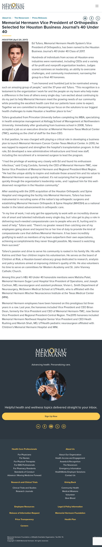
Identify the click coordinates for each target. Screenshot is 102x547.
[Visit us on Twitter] (57, 426)
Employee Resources (24, 506)
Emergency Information (70, 468)
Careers (24, 525)
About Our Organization (70, 454)
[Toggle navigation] (97, 6)
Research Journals (24, 491)
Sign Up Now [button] (51, 416)
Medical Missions (70, 491)
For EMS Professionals (24, 465)
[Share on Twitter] (98, 18)
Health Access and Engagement (70, 458)
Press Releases (39, 18)
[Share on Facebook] (91, 18)
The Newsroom (21, 18)
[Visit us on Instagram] (64, 426)
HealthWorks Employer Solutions (70, 472)
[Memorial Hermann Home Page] (13, 6)
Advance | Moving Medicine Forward (24, 475)
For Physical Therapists (24, 461)
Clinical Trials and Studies (24, 488)
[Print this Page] (85, 18)
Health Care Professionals (24, 449)
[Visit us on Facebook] (44, 426)
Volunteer (70, 495)
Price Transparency (24, 519)
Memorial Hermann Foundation (70, 513)
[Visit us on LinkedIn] (38, 426)
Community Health (70, 488)
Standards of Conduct (24, 472)
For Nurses (24, 458)
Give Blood (70, 498)
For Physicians (24, 454)
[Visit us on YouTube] (51, 426)
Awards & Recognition (70, 461)
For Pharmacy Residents (24, 468)
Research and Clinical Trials (24, 482)
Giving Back (70, 482)
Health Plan (70, 519)
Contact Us (70, 475)
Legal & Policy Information (70, 506)
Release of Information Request (24, 513)
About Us (6, 18)
